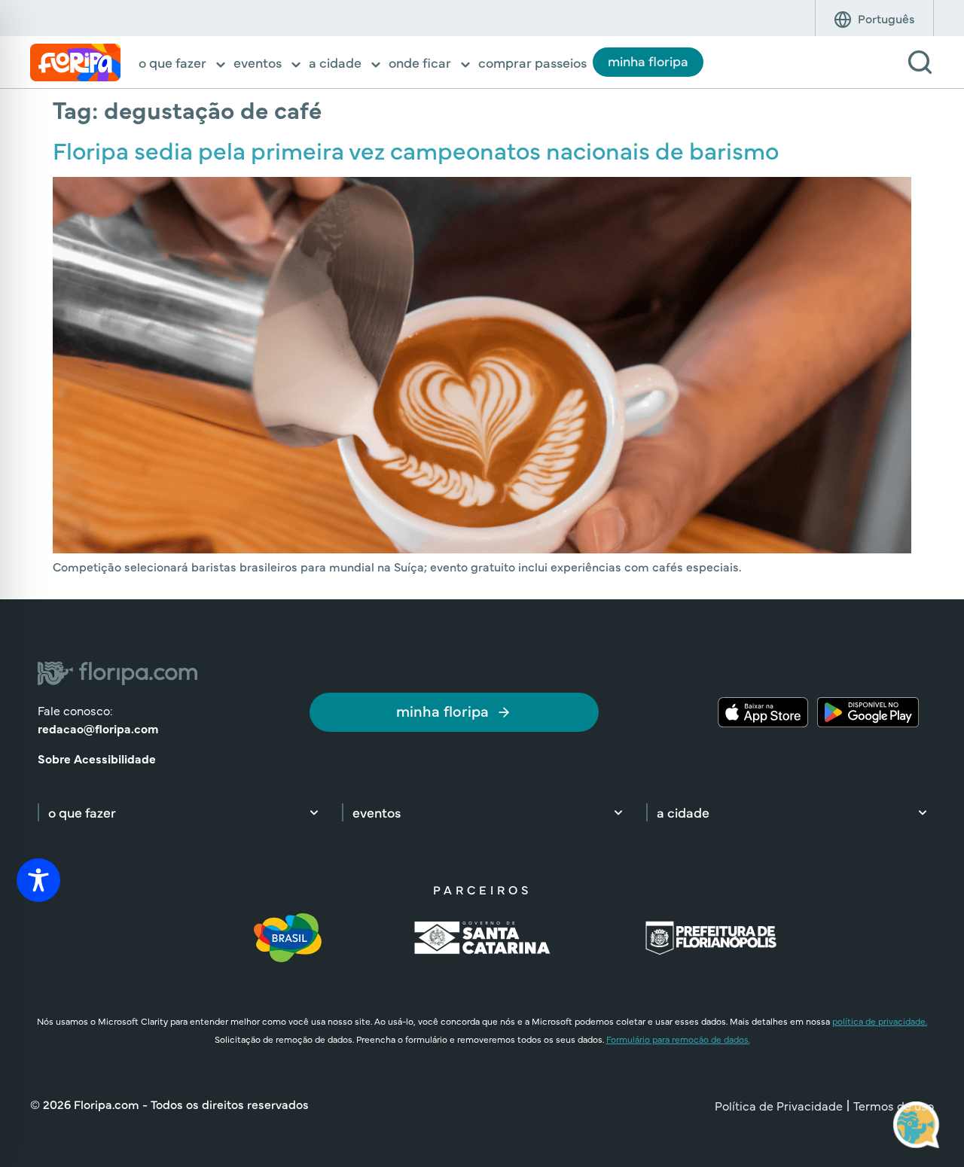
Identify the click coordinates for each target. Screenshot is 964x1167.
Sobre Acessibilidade (97, 758)
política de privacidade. (879, 1021)
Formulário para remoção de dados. (678, 1039)
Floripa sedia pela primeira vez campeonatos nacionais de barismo (416, 149)
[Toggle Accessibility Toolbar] (38, 880)
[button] (183, 64)
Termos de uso (893, 1105)
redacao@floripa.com (98, 728)
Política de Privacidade (779, 1105)
